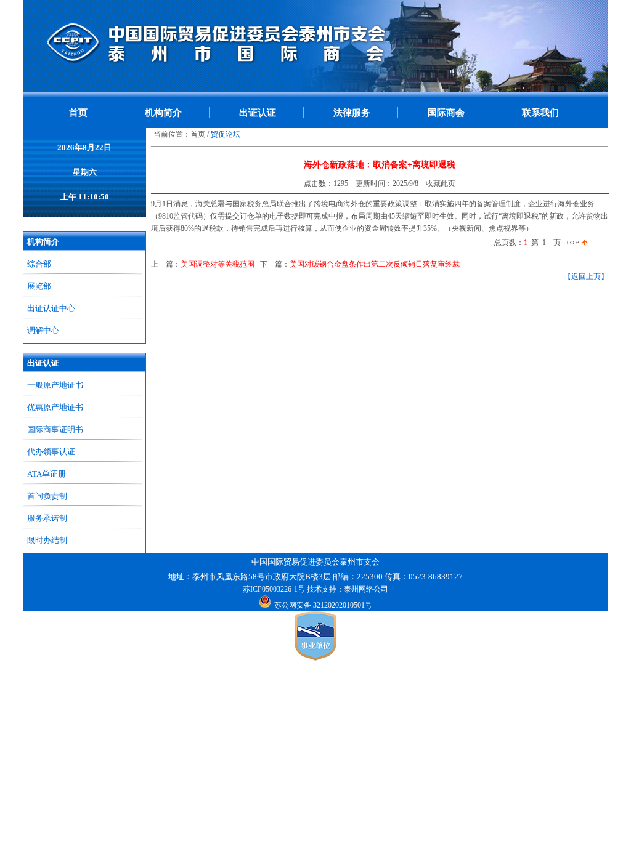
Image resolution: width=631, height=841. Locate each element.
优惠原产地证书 (55, 407)
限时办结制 (47, 540)
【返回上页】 (586, 276)
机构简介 (163, 113)
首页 (78, 113)
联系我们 (540, 113)
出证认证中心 (51, 308)
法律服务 (351, 113)
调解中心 (43, 330)
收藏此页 (440, 183)
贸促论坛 (225, 134)
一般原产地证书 (55, 385)
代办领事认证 (51, 451)
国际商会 (446, 113)
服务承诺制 (47, 518)
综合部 (39, 263)
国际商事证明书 (55, 429)
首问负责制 (47, 496)
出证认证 (257, 113)
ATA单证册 (46, 473)
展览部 (39, 286)
